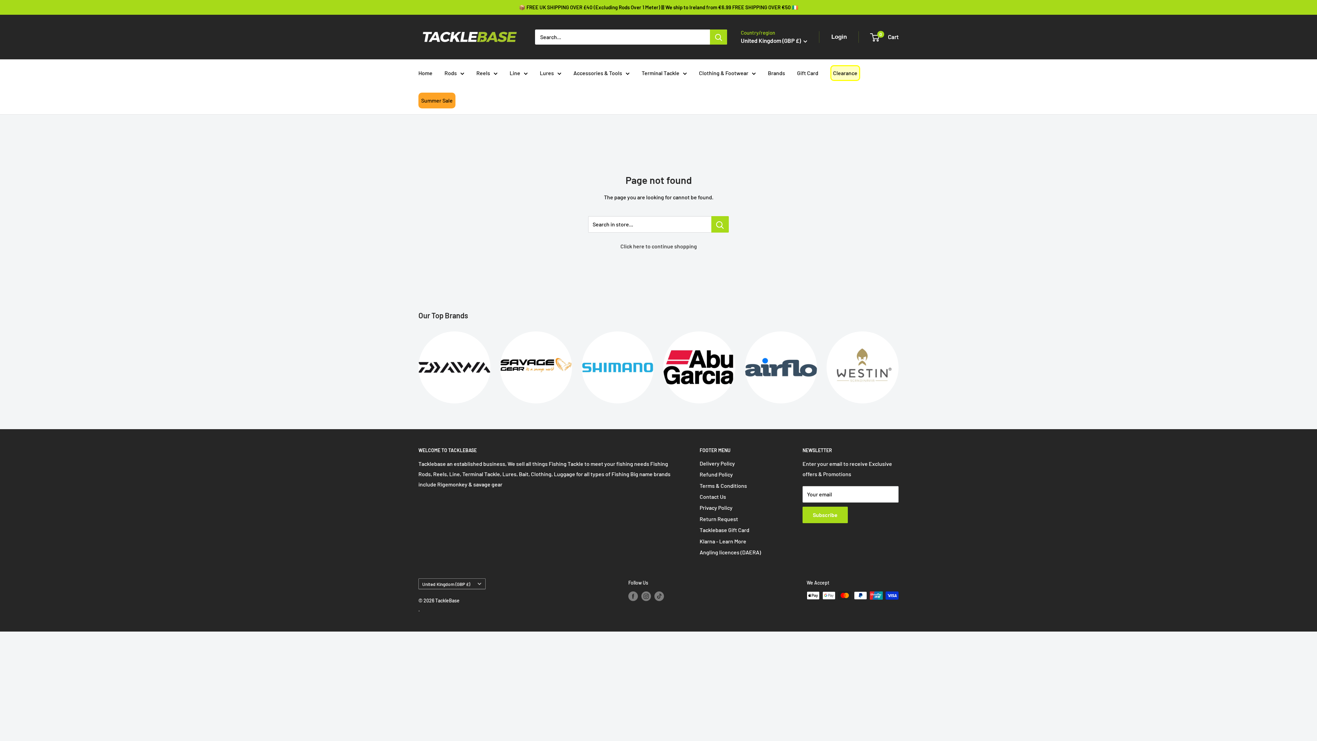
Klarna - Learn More (723, 541)
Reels (483, 73)
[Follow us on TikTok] (659, 596)
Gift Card (807, 73)
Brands (776, 73)
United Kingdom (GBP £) (446, 584)
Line (515, 73)
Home (425, 73)
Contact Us (713, 496)
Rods (450, 73)
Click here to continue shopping (658, 246)
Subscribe (825, 514)
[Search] (718, 37)
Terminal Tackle (660, 73)
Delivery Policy (717, 463)
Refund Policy (716, 474)
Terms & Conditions (723, 485)
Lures (547, 73)
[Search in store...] (720, 224)
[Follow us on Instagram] (646, 596)
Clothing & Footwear (723, 73)
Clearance (845, 73)
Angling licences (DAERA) (730, 552)
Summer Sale (437, 100)
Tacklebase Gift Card (724, 530)
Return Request (719, 519)
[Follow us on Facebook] (633, 596)
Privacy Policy (716, 507)
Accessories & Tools (597, 73)
